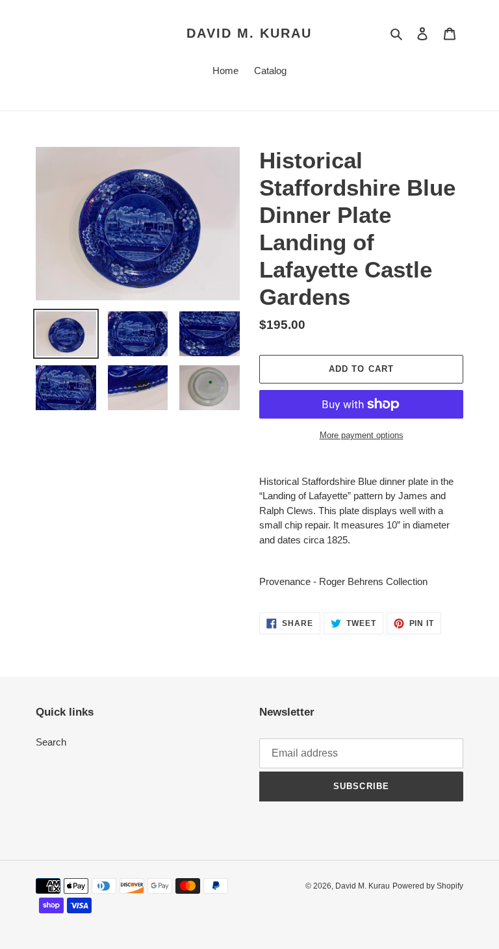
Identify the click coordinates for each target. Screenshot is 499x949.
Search (51, 742)
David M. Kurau (249, 33)
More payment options (361, 435)
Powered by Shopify (427, 885)
